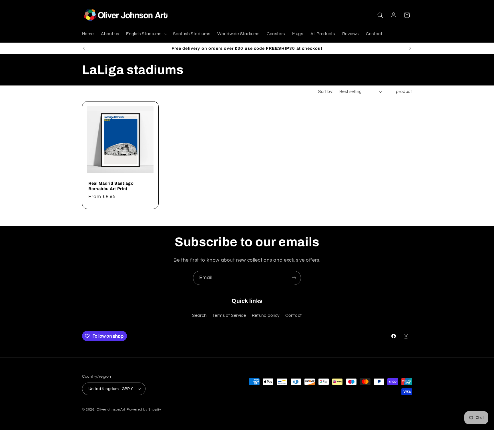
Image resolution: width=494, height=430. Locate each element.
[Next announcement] (410, 48)
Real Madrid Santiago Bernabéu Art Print (111, 186)
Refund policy (266, 316)
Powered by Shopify (144, 409)
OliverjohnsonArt (111, 409)
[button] (146, 34)
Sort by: (325, 91)
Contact (293, 316)
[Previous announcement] (83, 48)
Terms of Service (229, 316)
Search (199, 316)
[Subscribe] (294, 278)
